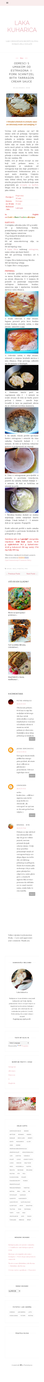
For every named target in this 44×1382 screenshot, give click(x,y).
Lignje (19, 1159)
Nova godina (14, 1315)
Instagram (12, 1067)
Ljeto (30, 1312)
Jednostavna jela (27, 1152)
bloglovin (11, 1083)
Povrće (25, 1180)
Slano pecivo (14, 1202)
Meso (21, 58)
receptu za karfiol (29, 185)
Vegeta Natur (14, 1216)
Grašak (18, 1145)
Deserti (30, 1138)
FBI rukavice (20, 1141)
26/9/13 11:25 (21, 704)
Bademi (29, 1134)
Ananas (26, 1131)
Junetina (18, 1155)
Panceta (12, 1170)
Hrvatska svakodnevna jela (18, 1148)
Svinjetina (20, 569)
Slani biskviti (23, 1198)
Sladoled (23, 1195)
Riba (18, 1191)
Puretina (26, 1187)
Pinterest (11, 1075)
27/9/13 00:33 (21, 752)
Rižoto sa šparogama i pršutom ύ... (16, 613)
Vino (26, 569)
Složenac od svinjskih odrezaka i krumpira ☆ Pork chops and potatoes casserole (21, 1256)
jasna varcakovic (25, 749)
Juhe (11, 1155)
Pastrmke (20, 1170)
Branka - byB (23, 825)
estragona (33, 249)
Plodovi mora (14, 1177)
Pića (24, 1173)
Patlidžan (29, 1170)
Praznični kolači (15, 1184)
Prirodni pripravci (15, 1187)
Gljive (29, 1141)
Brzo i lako (21, 1138)
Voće (22, 1216)
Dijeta (11, 1141)
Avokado (21, 1134)
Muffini (28, 1166)
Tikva (19, 1209)
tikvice (29, 1216)
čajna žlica (12, 249)
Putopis (23, 1315)
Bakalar (12, 1138)
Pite (18, 1173)
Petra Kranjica (24, 701)
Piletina (12, 1173)
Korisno (12, 1312)
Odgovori (32, 739)
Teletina (12, 1209)
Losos (11, 1163)
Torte (11, 1212)
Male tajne (27, 1163)
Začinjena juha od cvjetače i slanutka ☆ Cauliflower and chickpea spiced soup (21, 1247)
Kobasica (27, 1155)
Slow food (13, 1205)
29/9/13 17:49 (21, 828)
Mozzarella (19, 1166)
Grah (11, 1145)
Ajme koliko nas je (15, 1131)
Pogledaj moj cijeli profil (21, 1019)
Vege (23, 1212)
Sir (29, 1191)
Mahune (18, 1163)
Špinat (29, 1219)
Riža (24, 1191)
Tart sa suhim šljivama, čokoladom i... (17, 646)
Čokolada (13, 1219)
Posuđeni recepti (15, 1180)
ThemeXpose (28, 1365)
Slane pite (13, 1198)
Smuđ (21, 1205)
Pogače (23, 1177)
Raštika (12, 1191)
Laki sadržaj (21, 1312)
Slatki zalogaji (25, 1202)
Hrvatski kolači (14, 1152)
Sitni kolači (13, 1195)
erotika (30, 1315)
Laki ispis (19, 208)
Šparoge (21, 1219)
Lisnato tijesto (28, 1159)
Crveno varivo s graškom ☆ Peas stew (22, 1270)
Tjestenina (27, 1209)
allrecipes (11, 1071)
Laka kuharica (22, 26)
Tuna (17, 1212)
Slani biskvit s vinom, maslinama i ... (16, 678)
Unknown (21, 785)
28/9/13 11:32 (21, 789)
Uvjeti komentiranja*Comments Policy (18, 560)
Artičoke (12, 1134)
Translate (25, 1046)
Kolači (12, 1159)
